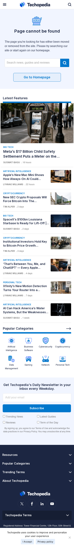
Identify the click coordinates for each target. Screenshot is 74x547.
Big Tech (8, 147)
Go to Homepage (37, 77)
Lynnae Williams (13, 184)
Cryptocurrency (14, 193)
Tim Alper (9, 206)
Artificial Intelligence (17, 171)
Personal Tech (12, 282)
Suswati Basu (11, 162)
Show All (68, 328)
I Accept (27, 541)
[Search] (64, 63)
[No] (69, 537)
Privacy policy (45, 541)
